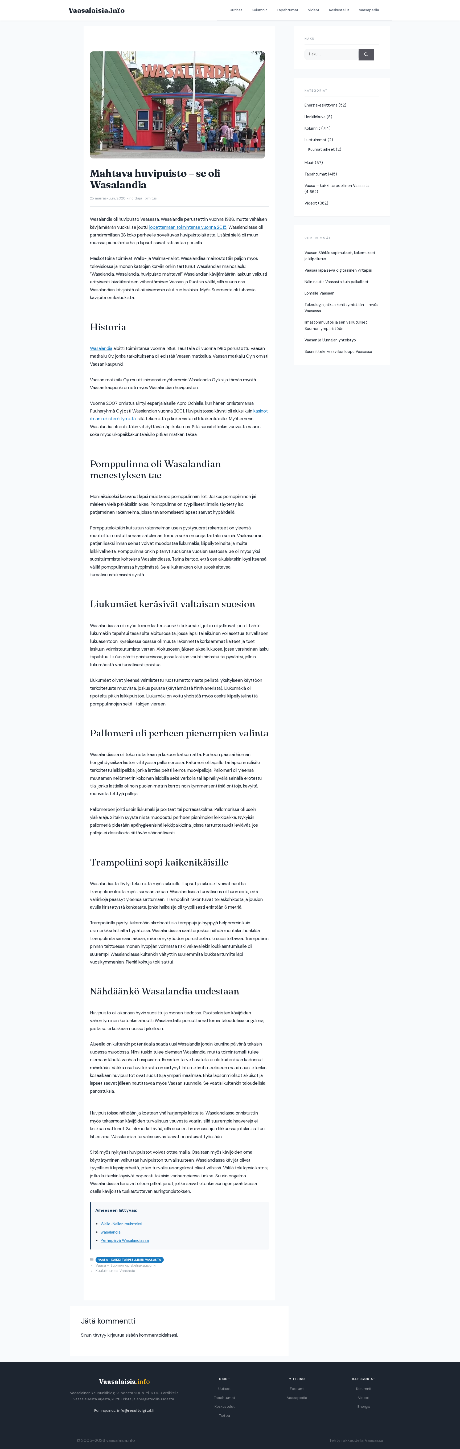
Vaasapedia (369, 10)
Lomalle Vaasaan (319, 293)
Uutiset (236, 10)
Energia (364, 1406)
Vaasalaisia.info (96, 10)
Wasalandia (101, 348)
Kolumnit (259, 10)
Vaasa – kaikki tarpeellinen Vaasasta (337, 185)
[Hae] (366, 55)
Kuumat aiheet (321, 149)
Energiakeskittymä (321, 105)
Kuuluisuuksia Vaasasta (115, 1270)
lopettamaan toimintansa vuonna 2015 (188, 227)
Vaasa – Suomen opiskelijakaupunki (126, 1265)
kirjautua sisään (123, 1335)
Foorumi (297, 1388)
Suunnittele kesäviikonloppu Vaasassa (338, 351)
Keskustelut (339, 10)
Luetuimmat (316, 139)
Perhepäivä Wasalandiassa (125, 1240)
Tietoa (224, 1415)
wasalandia (111, 1232)
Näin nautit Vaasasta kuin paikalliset (337, 281)
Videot (313, 10)
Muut (309, 162)
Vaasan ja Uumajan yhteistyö (330, 340)
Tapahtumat (287, 10)
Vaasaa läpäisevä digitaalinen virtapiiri (338, 270)
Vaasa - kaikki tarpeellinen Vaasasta (129, 1260)
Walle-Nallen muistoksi (121, 1224)
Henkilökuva (315, 117)
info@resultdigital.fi (135, 1410)
